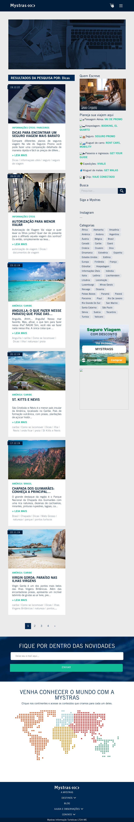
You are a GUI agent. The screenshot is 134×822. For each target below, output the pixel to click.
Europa (85, 262)
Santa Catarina (89, 308)
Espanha (118, 253)
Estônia (106, 257)
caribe (27, 338)
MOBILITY (85, 147)
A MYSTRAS (67, 792)
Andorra (99, 234)
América (17, 306)
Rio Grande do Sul (91, 303)
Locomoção (101, 280)
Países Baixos (88, 294)
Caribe (28, 306)
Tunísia (85, 317)
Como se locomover (32, 427)
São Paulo (107, 308)
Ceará (110, 244)
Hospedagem (102, 266)
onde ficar (27, 431)
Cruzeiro (99, 248)
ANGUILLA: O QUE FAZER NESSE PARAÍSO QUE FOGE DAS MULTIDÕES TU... (36, 312)
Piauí (99, 299)
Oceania (100, 289)
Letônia (96, 276)
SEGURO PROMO (105, 136)
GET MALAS (111, 170)
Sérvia (85, 312)
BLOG (67, 804)
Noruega (86, 289)
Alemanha (98, 230)
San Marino (112, 303)
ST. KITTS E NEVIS (26, 400)
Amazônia (114, 230)
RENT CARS (113, 143)
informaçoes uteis (31, 160)
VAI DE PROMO (113, 119)
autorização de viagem (24, 249)
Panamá (105, 294)
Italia (84, 276)
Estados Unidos (89, 257)
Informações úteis (23, 128)
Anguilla (16, 338)
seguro (46, 160)
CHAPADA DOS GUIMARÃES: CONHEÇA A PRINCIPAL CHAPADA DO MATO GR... (33, 490)
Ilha (23, 342)
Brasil (28, 484)
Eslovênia (103, 253)
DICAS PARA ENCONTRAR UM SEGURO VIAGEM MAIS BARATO (36, 134)
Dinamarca (87, 253)
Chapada (26, 516)
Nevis (16, 431)
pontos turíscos (43, 520)
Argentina (114, 234)
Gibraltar (86, 266)
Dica (111, 248)
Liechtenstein (112, 276)
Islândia (110, 271)
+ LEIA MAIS (19, 155)
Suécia (97, 312)
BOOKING (107, 126)
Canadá (85, 244)
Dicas (15, 160)
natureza (33, 342)
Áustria (85, 239)
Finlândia (99, 262)
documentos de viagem (26, 253)
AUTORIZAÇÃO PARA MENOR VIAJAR (33, 223)
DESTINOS (67, 798)
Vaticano (99, 317)
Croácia (85, 248)
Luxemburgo (88, 285)
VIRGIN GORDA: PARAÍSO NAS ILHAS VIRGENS (34, 579)
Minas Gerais (106, 285)
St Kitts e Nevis (51, 431)
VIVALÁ (101, 164)
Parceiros (43, 128)
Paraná (118, 294)
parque (29, 520)
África (85, 230)
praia (42, 342)
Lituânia (86, 280)
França (113, 262)
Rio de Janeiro (115, 299)
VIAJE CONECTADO (103, 177)
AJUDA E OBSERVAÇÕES (67, 809)
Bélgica (98, 239)
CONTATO (67, 815)
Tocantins (111, 312)
